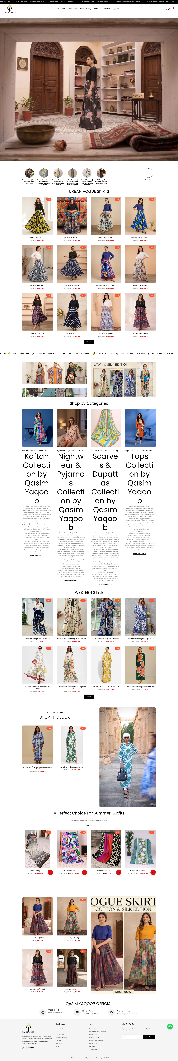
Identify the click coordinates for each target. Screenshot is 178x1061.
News (57, 1050)
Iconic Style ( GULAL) (37, 237)
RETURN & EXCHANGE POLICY (98, 1032)
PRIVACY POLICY (94, 1038)
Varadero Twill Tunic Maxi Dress (71, 767)
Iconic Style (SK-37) (140, 333)
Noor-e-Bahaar (69, 871)
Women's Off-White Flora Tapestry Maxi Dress (37, 768)
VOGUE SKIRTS (60, 1035)
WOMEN (58, 1041)
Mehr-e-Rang (35, 871)
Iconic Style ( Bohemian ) (140, 237)
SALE (57, 1032)
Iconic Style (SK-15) (38, 938)
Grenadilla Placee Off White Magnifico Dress (37, 687)
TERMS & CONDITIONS (96, 1041)
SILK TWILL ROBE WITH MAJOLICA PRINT (106, 687)
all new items (148, 180)
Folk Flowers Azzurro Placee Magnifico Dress (72, 687)
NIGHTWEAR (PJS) (61, 1038)
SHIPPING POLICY (94, 1035)
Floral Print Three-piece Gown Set (106, 639)
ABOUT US (92, 1029)
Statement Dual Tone (103, 871)
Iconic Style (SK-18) (72, 938)
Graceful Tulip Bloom (138, 871)
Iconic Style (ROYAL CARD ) (106, 285)
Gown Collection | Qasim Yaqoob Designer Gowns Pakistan (58, 182)
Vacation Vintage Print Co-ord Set (37, 639)
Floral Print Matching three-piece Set (140, 639)
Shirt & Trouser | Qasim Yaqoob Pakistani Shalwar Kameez (87, 182)
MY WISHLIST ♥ (93, 1050)
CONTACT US (93, 1044)
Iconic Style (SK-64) (106, 333)
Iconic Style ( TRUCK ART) (72, 237)
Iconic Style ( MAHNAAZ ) (38, 285)
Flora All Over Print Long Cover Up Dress (71, 639)
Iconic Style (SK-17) (38, 333)
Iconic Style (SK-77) (72, 333)
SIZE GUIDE (59, 1044)
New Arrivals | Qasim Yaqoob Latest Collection (29, 181)
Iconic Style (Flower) (140, 285)
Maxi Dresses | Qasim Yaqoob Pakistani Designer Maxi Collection (72, 182)
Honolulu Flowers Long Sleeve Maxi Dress (140, 687)
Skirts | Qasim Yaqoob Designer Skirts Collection (101, 181)
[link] (127, 757)
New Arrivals (59, 1029)
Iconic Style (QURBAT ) (72, 285)
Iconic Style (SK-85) (72, 989)
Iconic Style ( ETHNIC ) (106, 237)
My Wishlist (59, 1047)
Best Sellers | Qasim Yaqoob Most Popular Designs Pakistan (44, 182)
